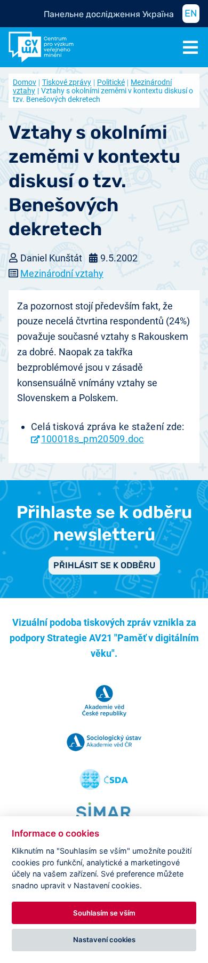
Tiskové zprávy (66, 82)
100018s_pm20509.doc (92, 438)
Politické (111, 82)
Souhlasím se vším (104, 913)
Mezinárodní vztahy (61, 273)
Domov (24, 82)
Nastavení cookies (104, 939)
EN (191, 13)
